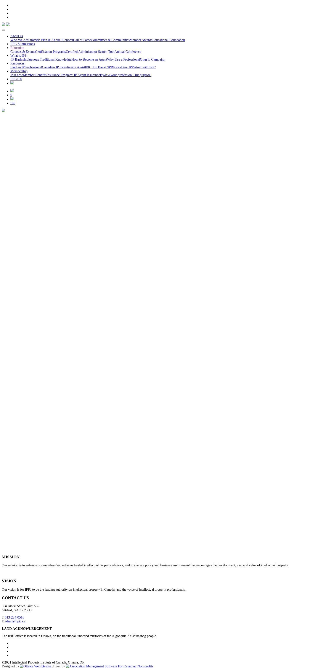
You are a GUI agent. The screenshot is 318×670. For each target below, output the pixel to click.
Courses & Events (22, 51)
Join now (16, 75)
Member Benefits (35, 75)
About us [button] (16, 36)
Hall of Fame (82, 40)
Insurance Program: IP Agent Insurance (73, 75)
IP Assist (79, 67)
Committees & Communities (110, 40)
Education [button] (17, 48)
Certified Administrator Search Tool (90, 51)
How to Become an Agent (89, 59)
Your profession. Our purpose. (130, 75)
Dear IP (126, 67)
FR (12, 103)
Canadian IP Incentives (57, 67)
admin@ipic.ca (15, 621)
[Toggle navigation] (3, 30)
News (117, 67)
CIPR (109, 67)
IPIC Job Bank (95, 67)
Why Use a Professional (123, 59)
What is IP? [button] (18, 55)
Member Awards (141, 40)
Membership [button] (18, 71)
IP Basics (17, 59)
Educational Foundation (168, 40)
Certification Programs (50, 51)
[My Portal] (12, 91)
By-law (105, 75)
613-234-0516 (14, 617)
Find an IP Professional (26, 67)
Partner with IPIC (144, 67)
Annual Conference (127, 51)
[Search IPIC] (12, 99)
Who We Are (19, 40)
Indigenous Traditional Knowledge (47, 59)
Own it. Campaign (152, 59)
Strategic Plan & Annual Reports (50, 40)
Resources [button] (17, 63)
